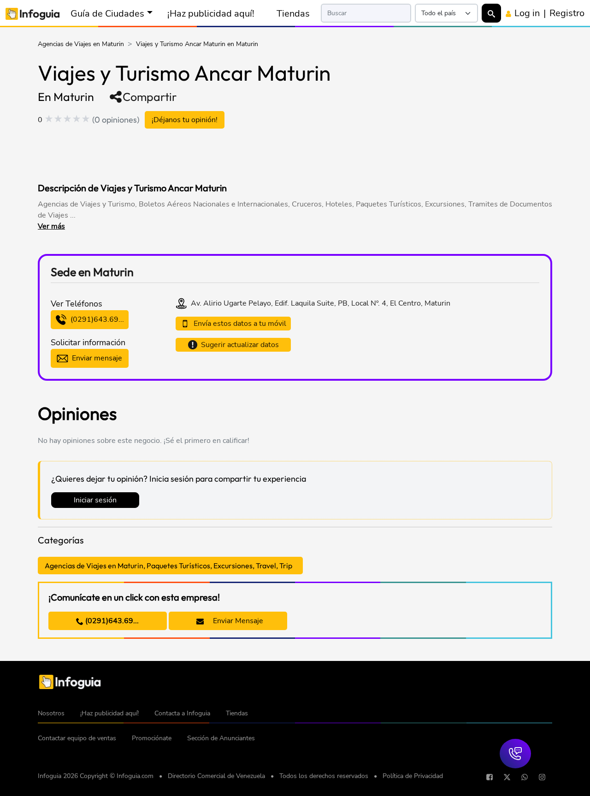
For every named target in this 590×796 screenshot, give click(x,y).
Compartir (150, 97)
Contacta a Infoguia (182, 713)
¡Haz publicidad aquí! (210, 13)
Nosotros (51, 713)
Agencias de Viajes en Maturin (81, 44)
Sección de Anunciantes (221, 738)
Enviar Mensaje (237, 621)
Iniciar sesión (95, 500)
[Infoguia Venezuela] (32, 13)
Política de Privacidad (413, 776)
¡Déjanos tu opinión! (185, 120)
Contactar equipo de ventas (77, 738)
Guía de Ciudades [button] (107, 13)
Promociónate (151, 738)
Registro (566, 12)
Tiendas (293, 13)
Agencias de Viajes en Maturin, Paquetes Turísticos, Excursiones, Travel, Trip (168, 565)
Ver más (51, 226)
